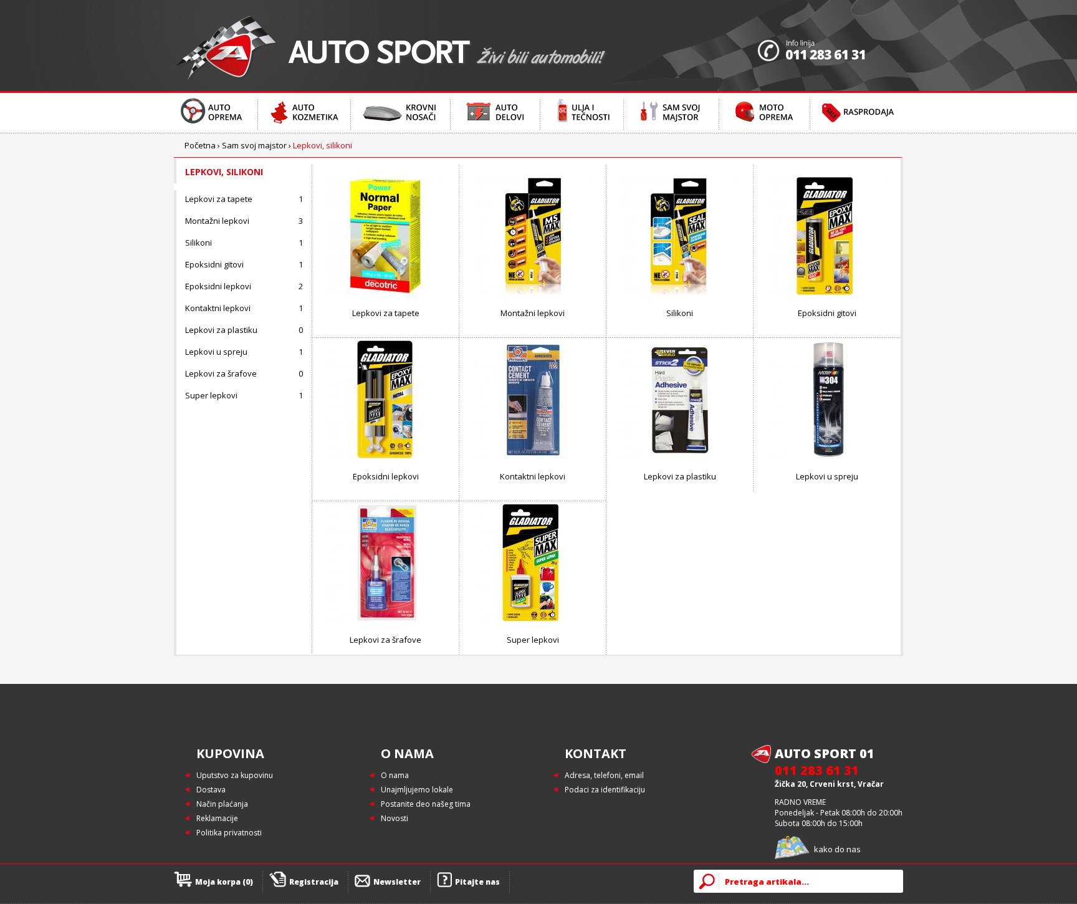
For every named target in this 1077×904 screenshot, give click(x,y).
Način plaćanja (222, 804)
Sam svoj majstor (254, 145)
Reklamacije (217, 818)
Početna (200, 145)
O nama (395, 775)
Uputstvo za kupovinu (234, 775)
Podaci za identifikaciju (605, 789)
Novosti (394, 818)
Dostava (211, 789)
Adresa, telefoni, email (604, 775)
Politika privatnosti (229, 832)
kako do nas (837, 849)
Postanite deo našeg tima (426, 804)
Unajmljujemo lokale (417, 789)
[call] (830, 45)
